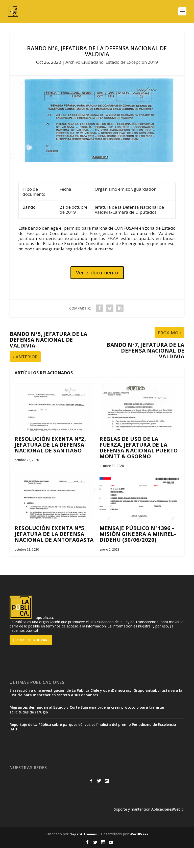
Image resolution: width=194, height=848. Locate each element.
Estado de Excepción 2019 (132, 62)
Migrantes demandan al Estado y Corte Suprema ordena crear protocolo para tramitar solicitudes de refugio (87, 709)
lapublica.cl (44, 617)
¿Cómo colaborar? (31, 640)
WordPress (139, 834)
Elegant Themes (83, 834)
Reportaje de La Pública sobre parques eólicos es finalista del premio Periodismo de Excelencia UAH (93, 726)
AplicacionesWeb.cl (167, 809)
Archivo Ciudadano (84, 62)
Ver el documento (97, 272)
